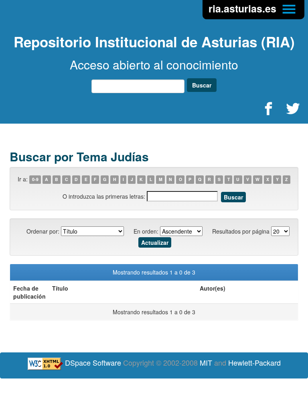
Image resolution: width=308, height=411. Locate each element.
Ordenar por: (42, 231)
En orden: (146, 231)
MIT (206, 362)
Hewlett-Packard (254, 362)
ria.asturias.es (244, 8)
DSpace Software (93, 362)
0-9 (35, 180)
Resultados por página (241, 231)
